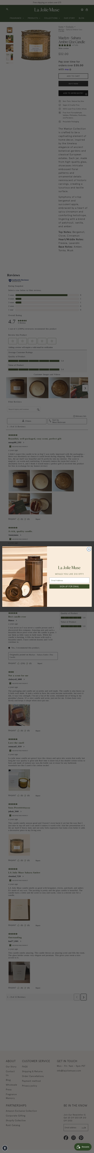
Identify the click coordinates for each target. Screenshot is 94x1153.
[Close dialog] (89, 549)
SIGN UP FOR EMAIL (69, 586)
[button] (5, 1148)
